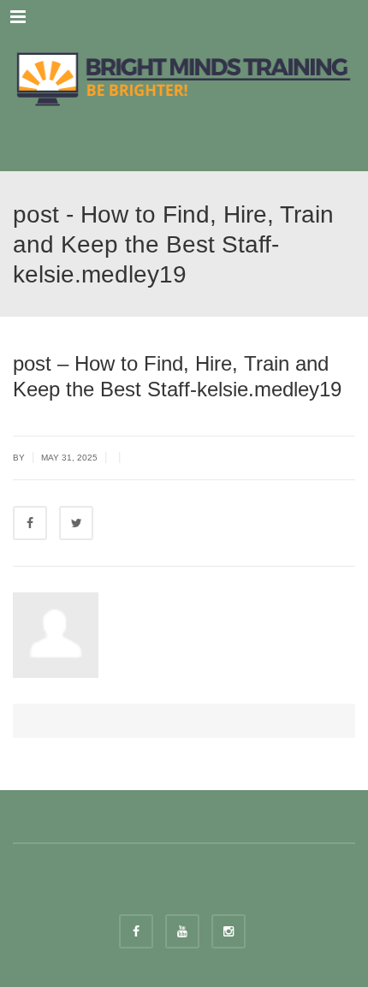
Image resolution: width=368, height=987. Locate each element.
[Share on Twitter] (76, 523)
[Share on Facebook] (30, 523)
